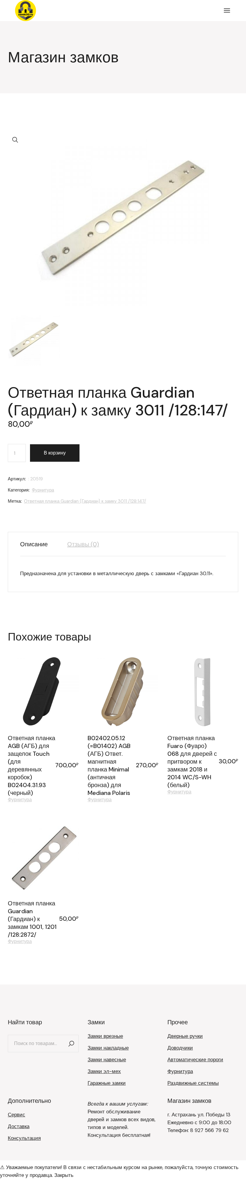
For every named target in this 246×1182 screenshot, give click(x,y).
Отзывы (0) (83, 544)
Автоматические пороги (195, 1059)
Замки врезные (105, 1036)
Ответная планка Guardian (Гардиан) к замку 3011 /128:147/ (85, 501)
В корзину (55, 453)
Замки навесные (107, 1059)
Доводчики (180, 1047)
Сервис (16, 1114)
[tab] (38, 544)
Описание (34, 544)
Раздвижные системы (193, 1083)
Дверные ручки (185, 1036)
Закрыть (64, 1175)
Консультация (24, 1138)
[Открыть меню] (227, 11)
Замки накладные (108, 1047)
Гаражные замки (107, 1083)
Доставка (18, 1126)
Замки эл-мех (104, 1071)
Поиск (71, 1043)
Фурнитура (43, 490)
